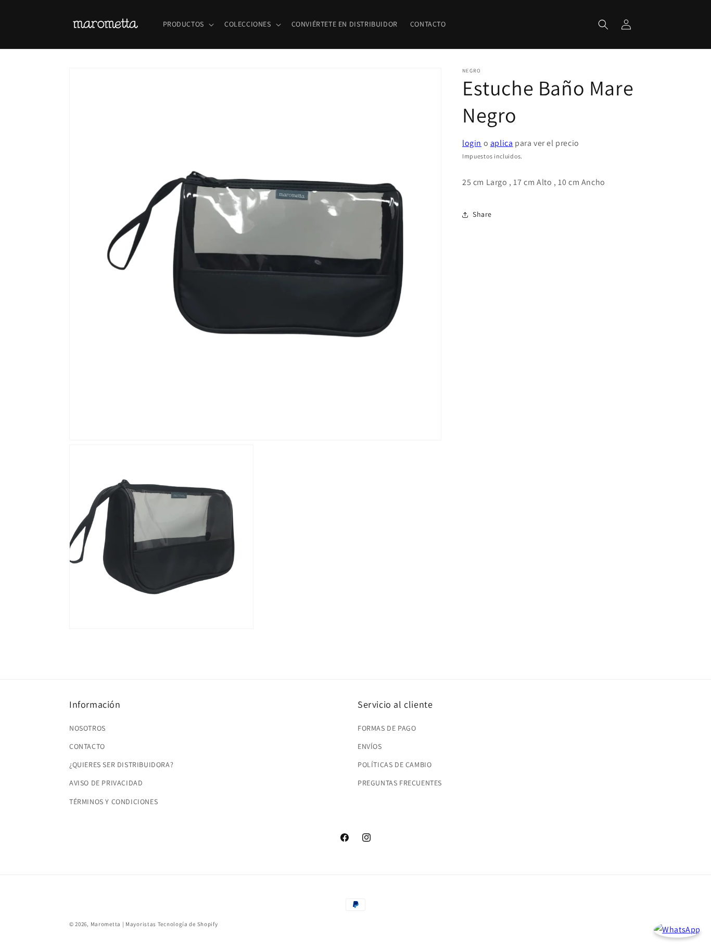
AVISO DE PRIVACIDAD (106, 782)
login (471, 143)
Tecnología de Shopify (188, 924)
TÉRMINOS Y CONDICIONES (113, 801)
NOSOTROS (87, 728)
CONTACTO (87, 746)
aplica (501, 143)
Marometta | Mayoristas (123, 924)
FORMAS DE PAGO (387, 728)
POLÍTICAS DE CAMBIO (394, 764)
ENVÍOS (370, 746)
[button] (187, 24)
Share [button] (482, 214)
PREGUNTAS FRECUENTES (400, 782)
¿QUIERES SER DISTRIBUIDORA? (121, 764)
